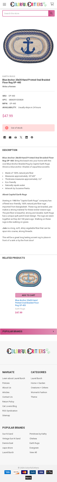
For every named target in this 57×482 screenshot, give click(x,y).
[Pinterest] (32, 137)
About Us (6, 387)
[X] (21, 137)
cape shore (7, 448)
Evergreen (34, 448)
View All (33, 452)
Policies (6, 383)
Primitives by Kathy (38, 434)
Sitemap (6, 415)
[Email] (10, 137)
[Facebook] (4, 137)
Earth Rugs (34, 443)
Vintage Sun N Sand (11, 438)
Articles (5, 392)
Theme (34, 397)
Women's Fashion (39, 392)
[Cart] (52, 4)
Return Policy (8, 401)
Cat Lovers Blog (9, 406)
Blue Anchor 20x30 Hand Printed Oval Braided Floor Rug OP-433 (27, 303)
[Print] (15, 137)
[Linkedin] (26, 137)
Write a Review (9, 86)
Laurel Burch (36, 378)
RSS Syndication (9, 411)
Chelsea (33, 438)
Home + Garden (38, 383)
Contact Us (7, 397)
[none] (28, 46)
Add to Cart (28, 295)
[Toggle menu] (4, 4)
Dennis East (7, 443)
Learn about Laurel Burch (13, 378)
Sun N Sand (7, 434)
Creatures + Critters (39, 387)
